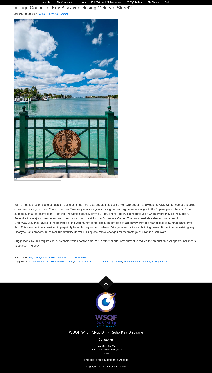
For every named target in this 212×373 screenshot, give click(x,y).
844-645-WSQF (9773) (110, 349)
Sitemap (106, 353)
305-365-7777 (109, 346)
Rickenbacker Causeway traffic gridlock (145, 261)
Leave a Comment (59, 14)
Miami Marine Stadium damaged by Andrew (98, 261)
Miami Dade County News (72, 257)
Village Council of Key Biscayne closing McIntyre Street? (73, 7)
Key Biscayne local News (43, 257)
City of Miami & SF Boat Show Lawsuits (51, 261)
